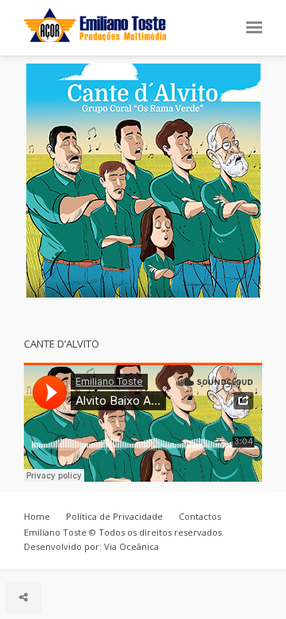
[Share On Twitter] (49, 553)
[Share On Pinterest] (73, 553)
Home (37, 516)
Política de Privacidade (114, 516)
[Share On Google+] (96, 553)
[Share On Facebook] (28, 553)
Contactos (200, 516)
